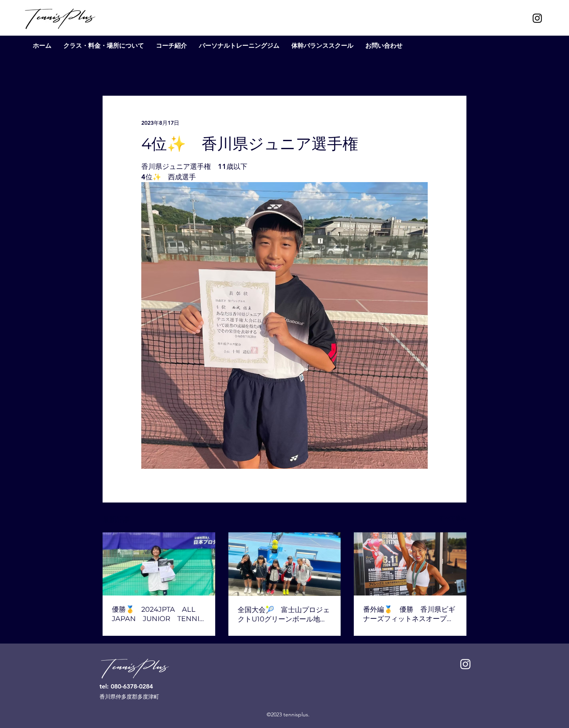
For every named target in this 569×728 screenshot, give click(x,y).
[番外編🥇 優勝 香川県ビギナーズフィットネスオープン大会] (410, 563)
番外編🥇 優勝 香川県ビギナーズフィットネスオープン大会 (409, 614)
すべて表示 (452, 518)
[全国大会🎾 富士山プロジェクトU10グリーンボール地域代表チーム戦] (284, 564)
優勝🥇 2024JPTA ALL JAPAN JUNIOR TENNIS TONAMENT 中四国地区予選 (158, 614)
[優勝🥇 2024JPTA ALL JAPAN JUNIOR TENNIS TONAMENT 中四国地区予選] (159, 563)
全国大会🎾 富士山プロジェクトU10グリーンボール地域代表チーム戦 (284, 615)
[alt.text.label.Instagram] (537, 18)
